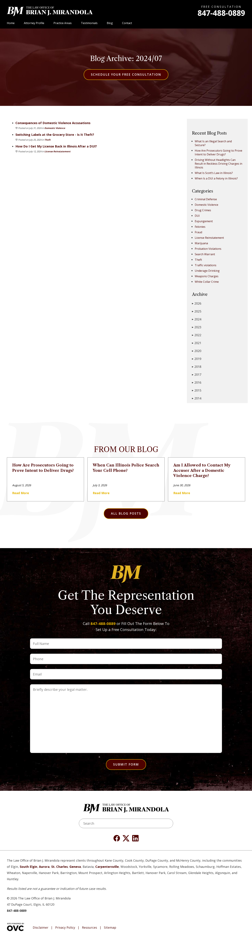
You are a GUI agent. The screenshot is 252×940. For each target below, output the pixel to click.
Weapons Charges (206, 276)
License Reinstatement (57, 151)
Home (11, 23)
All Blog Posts (126, 513)
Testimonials (89, 23)
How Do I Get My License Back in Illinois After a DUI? (56, 146)
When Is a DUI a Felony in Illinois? (216, 178)
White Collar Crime (207, 282)
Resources (89, 927)
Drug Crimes (203, 210)
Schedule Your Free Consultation (126, 74)
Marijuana (201, 243)
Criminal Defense (206, 199)
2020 (196, 351)
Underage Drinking (207, 271)
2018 (196, 367)
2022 (196, 335)
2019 (196, 359)
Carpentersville (107, 867)
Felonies (200, 227)
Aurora (44, 867)
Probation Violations (208, 249)
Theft (47, 139)
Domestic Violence (54, 128)
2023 (196, 327)
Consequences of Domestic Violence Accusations (52, 123)
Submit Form (126, 764)
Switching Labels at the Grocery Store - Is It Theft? (54, 135)
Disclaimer (40, 927)
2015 (196, 390)
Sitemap (110, 927)
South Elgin (28, 867)
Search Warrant (205, 254)
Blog (110, 23)
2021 (196, 343)
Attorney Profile (34, 23)
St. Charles (59, 867)
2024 (196, 319)
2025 (196, 311)
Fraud (198, 232)
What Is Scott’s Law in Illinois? (214, 173)
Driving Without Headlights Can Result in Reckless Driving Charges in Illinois (218, 163)
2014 (196, 398)
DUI (197, 216)
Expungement (204, 221)
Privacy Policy (65, 927)
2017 (196, 374)
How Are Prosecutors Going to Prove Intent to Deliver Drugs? (218, 152)
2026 (196, 303)
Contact (127, 23)
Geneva (75, 867)
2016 (196, 382)
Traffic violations (205, 265)
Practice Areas (62, 23)
